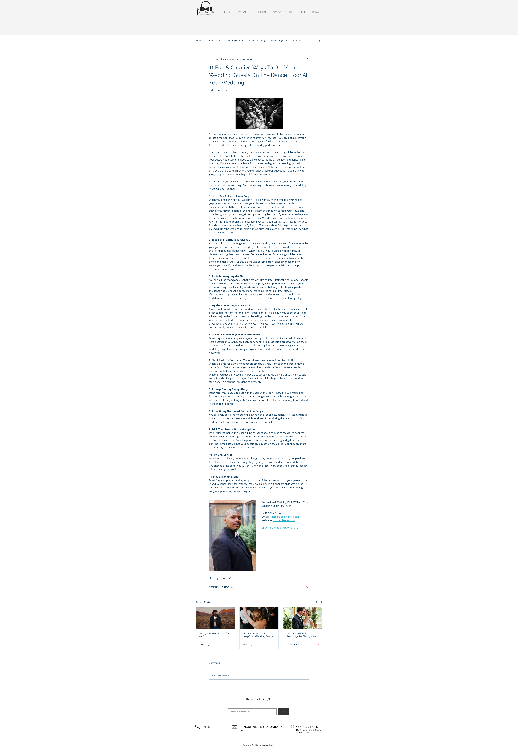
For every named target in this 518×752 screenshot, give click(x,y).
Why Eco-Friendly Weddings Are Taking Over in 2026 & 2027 (302, 635)
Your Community (235, 40)
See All (319, 602)
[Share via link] (230, 578)
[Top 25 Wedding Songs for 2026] (215, 618)
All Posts (199, 40)
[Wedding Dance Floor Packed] (259, 618)
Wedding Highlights (279, 40)
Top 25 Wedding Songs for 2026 (214, 635)
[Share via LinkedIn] (223, 578)
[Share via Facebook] (210, 578)
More (295, 40)
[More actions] (307, 59)
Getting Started (215, 40)
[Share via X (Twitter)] (217, 578)
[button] (302, 10)
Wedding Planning (256, 40)
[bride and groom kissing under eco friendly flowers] (302, 618)
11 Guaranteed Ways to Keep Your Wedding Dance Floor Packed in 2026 (258, 635)
